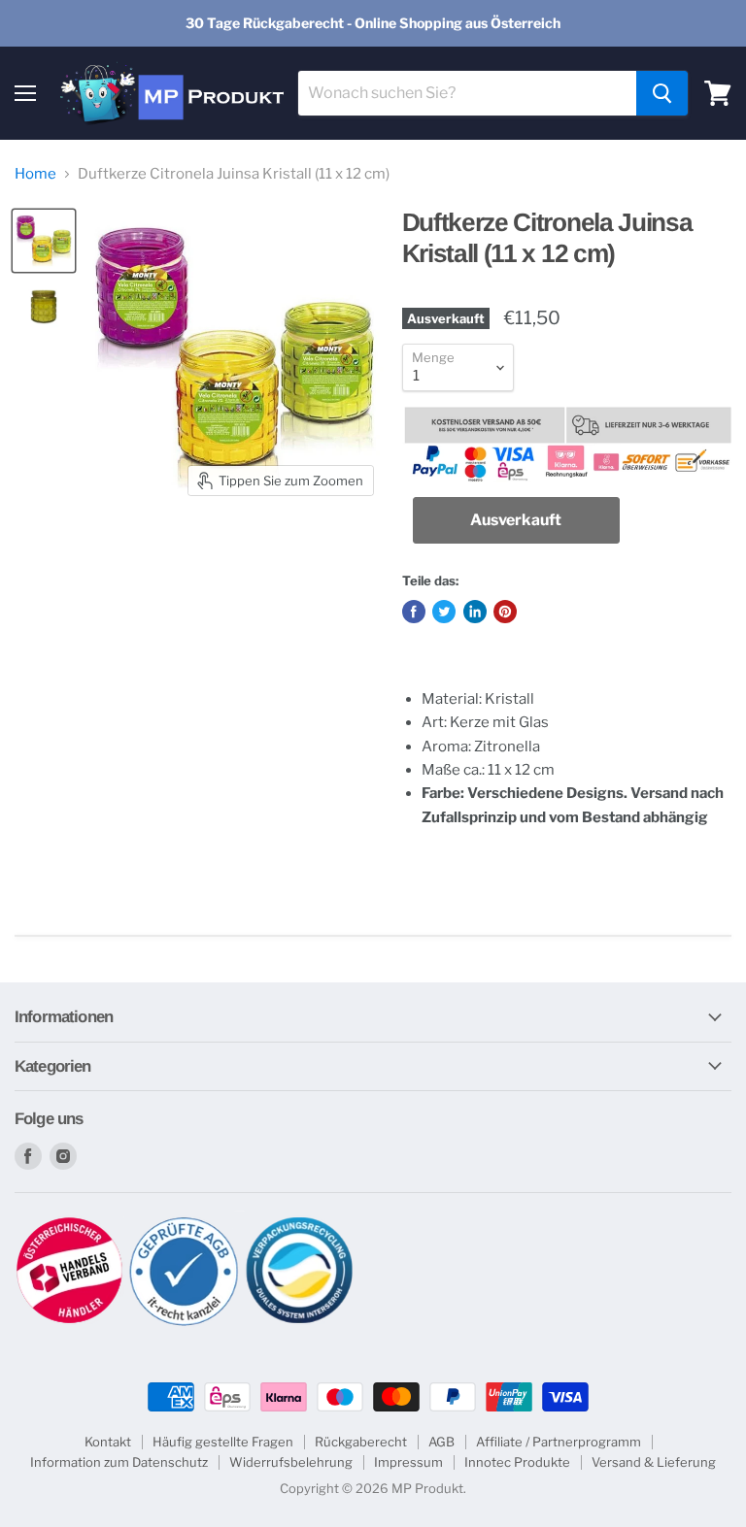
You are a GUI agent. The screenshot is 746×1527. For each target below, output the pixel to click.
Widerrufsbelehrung (291, 1462)
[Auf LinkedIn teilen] (475, 611)
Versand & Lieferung (654, 1462)
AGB (441, 1441)
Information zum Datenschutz (119, 1462)
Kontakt (108, 1441)
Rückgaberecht (361, 1441)
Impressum (408, 1462)
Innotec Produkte (517, 1462)
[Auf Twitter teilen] (444, 611)
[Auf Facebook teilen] (413, 611)
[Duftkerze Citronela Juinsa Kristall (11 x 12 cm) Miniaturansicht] (44, 241)
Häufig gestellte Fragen (223, 1441)
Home (35, 174)
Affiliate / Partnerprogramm (558, 1441)
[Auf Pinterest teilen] (505, 611)
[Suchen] (662, 93)
